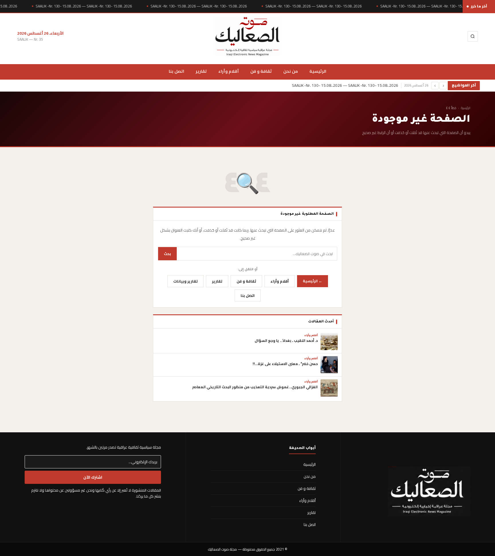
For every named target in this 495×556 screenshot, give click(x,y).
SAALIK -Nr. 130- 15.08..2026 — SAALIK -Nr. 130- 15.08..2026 (84, 6)
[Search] (472, 36)
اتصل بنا (176, 71)
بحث (167, 253)
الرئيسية (317, 71)
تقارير (201, 71)
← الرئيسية (312, 280)
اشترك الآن (92, 477)
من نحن (290, 71)
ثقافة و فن (261, 71)
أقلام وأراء (228, 71)
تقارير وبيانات (185, 281)
